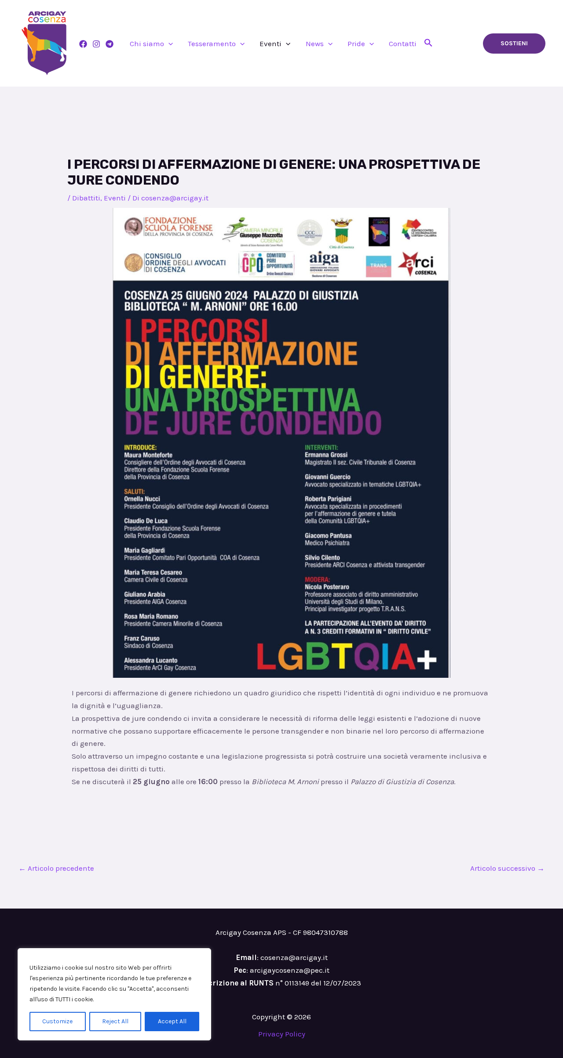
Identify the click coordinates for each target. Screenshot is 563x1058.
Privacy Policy (281, 1033)
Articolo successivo (507, 868)
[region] (114, 994)
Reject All (115, 1021)
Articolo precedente (56, 868)
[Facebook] (83, 44)
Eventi (271, 43)
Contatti (403, 43)
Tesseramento (212, 43)
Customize (57, 1021)
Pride (356, 43)
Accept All (172, 1021)
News (315, 43)
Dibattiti (86, 197)
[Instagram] (96, 44)
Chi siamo (147, 43)
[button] (168, 43)
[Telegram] (109, 44)
